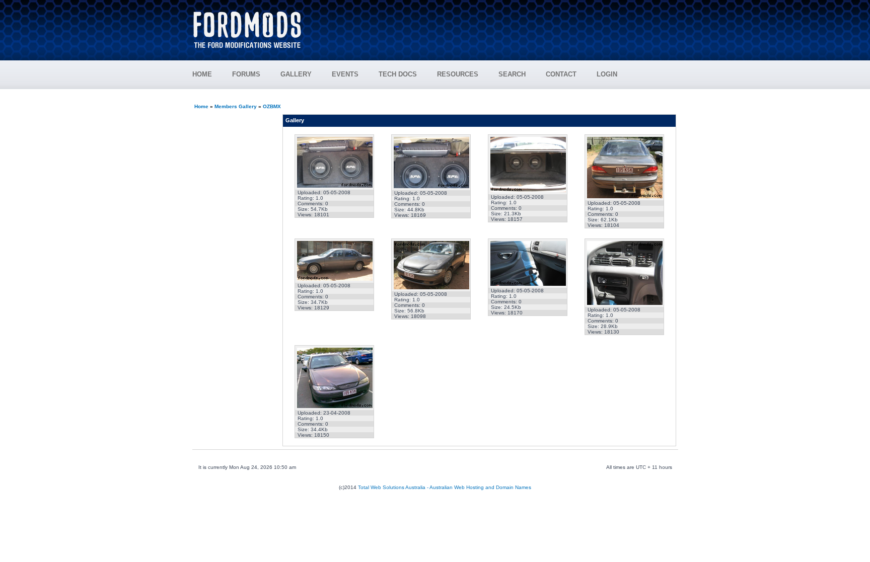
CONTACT (561, 74)
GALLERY (296, 74)
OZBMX (272, 106)
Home (201, 106)
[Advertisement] (496, 25)
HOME (202, 74)
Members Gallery (235, 106)
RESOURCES (457, 74)
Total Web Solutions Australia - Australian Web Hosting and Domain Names (444, 487)
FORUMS (246, 74)
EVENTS (345, 74)
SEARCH (512, 74)
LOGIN (607, 74)
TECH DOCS (398, 74)
